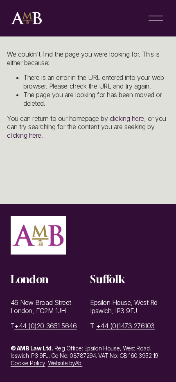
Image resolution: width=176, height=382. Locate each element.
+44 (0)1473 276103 (125, 326)
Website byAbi (65, 363)
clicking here (127, 118)
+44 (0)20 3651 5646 (45, 326)
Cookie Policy (28, 363)
